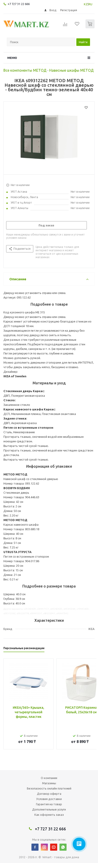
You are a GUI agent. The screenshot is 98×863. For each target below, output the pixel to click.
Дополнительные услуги (49, 809)
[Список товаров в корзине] (90, 27)
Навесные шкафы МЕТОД (71, 70)
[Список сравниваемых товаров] (65, 25)
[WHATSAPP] (63, 847)
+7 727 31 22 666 (19, 3)
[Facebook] (35, 847)
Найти (83, 42)
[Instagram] (44, 847)
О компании (49, 777)
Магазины (49, 783)
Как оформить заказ (49, 814)
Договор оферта (49, 793)
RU (90, 4)
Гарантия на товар (49, 804)
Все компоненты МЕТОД (24, 70)
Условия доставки (49, 798)
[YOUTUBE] (53, 847)
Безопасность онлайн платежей (49, 788)
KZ (86, 4)
